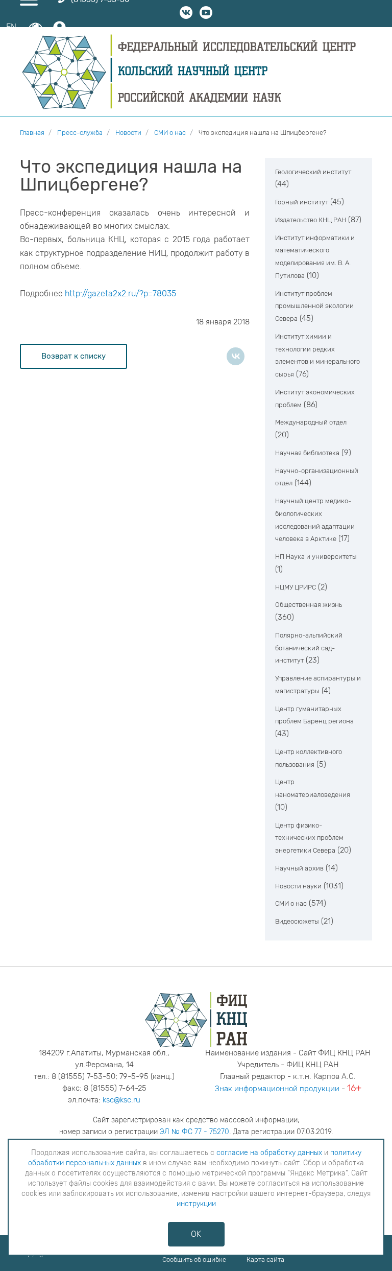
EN (11, 27)
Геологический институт (313, 172)
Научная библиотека (307, 453)
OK (196, 1234)
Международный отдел (311, 422)
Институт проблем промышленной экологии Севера (314, 306)
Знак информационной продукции (277, 1088)
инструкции (196, 1203)
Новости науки (298, 886)
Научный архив (299, 868)
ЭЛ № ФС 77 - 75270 (194, 1131)
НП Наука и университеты (316, 556)
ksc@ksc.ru (121, 1099)
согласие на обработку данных (269, 1152)
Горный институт (301, 202)
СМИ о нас (291, 903)
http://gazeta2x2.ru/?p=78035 (120, 293)
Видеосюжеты (297, 921)
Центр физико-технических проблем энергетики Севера (309, 838)
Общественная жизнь (308, 604)
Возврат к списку (73, 356)
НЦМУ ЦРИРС (295, 587)
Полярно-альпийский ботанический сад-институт (308, 648)
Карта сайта (265, 1259)
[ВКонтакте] (235, 356)
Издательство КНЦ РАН (310, 220)
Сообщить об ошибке (194, 1259)
